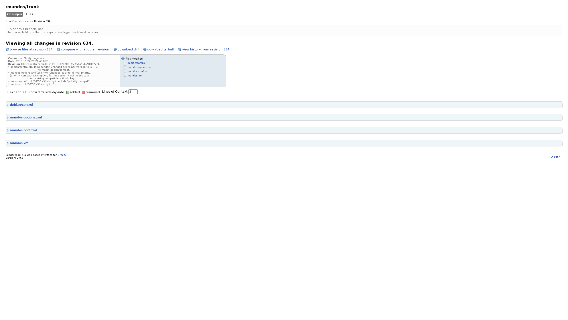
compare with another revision (85, 49)
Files (29, 14)
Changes (14, 14)
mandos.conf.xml (138, 71)
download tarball (160, 49)
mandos (19, 21)
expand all (17, 92)
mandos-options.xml (140, 67)
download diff (128, 49)
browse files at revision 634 (31, 49)
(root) (9, 21)
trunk (27, 21)
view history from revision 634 (205, 49)
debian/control (137, 63)
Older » (555, 156)
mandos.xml (135, 75)
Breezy (62, 155)
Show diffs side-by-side (46, 92)
